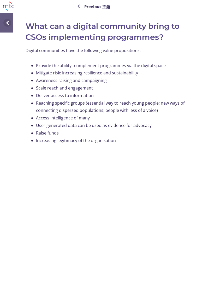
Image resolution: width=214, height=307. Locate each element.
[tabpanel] (109, 95)
